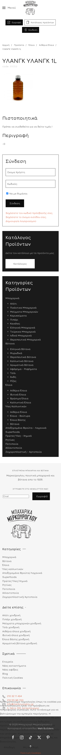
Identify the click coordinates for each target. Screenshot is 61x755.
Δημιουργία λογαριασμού (21, 221)
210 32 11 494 (14, 696)
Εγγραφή (16, 22)
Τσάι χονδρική (10, 627)
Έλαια (5, 565)
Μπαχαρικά (9, 557)
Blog (5, 673)
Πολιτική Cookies (30, 752)
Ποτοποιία (8, 588)
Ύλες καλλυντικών (12, 569)
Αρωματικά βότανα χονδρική (19, 643)
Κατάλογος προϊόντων (42, 22)
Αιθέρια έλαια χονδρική (16, 631)
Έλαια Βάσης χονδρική (15, 639)
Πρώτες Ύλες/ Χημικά (15, 581)
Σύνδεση (32, 29)
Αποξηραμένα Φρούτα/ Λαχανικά (22, 572)
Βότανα (7, 561)
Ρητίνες (7, 584)
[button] (9, 8)
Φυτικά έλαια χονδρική (16, 635)
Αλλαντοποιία (10, 592)
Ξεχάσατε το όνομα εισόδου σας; (26, 217)
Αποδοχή (9, 747)
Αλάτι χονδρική (11, 615)
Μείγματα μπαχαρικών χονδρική (21, 623)
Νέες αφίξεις (10, 669)
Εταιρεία (7, 661)
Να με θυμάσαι (18, 193)
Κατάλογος (20, 263)
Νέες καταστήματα (14, 665)
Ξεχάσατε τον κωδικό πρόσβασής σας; (29, 213)
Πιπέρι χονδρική (12, 619)
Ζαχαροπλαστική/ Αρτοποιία (19, 596)
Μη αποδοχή (30, 747)
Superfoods (9, 577)
